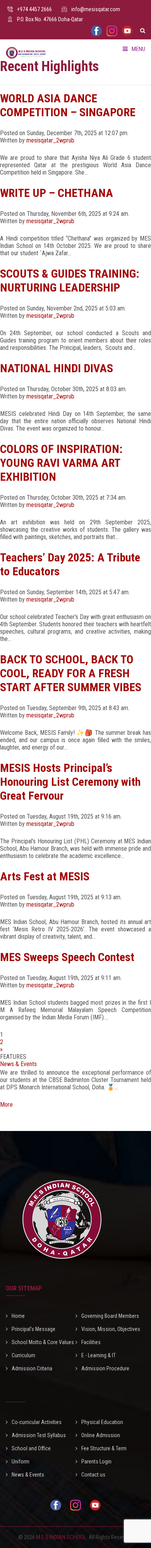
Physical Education (102, 1422)
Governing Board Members (110, 1316)
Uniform (20, 1461)
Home (18, 1316)
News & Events (18, 1064)
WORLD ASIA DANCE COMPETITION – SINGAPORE (68, 105)
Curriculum (23, 1355)
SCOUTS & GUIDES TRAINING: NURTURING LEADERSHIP (69, 280)
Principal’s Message (33, 1329)
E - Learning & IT (98, 1355)
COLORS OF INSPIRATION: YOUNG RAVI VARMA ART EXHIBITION (61, 462)
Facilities (91, 1342)
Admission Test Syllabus (39, 1435)
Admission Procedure (105, 1368)
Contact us (93, 1475)
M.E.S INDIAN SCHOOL (61, 1537)
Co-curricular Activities (37, 1422)
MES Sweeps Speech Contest (67, 957)
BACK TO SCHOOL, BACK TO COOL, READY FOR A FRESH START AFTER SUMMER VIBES (70, 673)
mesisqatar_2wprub (50, 140)
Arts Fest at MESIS (44, 876)
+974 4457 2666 (34, 9)
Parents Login (96, 1461)
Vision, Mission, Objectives (110, 1329)
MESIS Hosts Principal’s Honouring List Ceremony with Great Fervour (70, 781)
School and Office (31, 1448)
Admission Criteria (32, 1368)
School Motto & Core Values (43, 1342)
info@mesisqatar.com (95, 9)
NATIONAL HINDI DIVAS (56, 368)
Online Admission (100, 1435)
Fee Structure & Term (104, 1448)
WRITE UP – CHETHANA (56, 193)
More (6, 1098)
